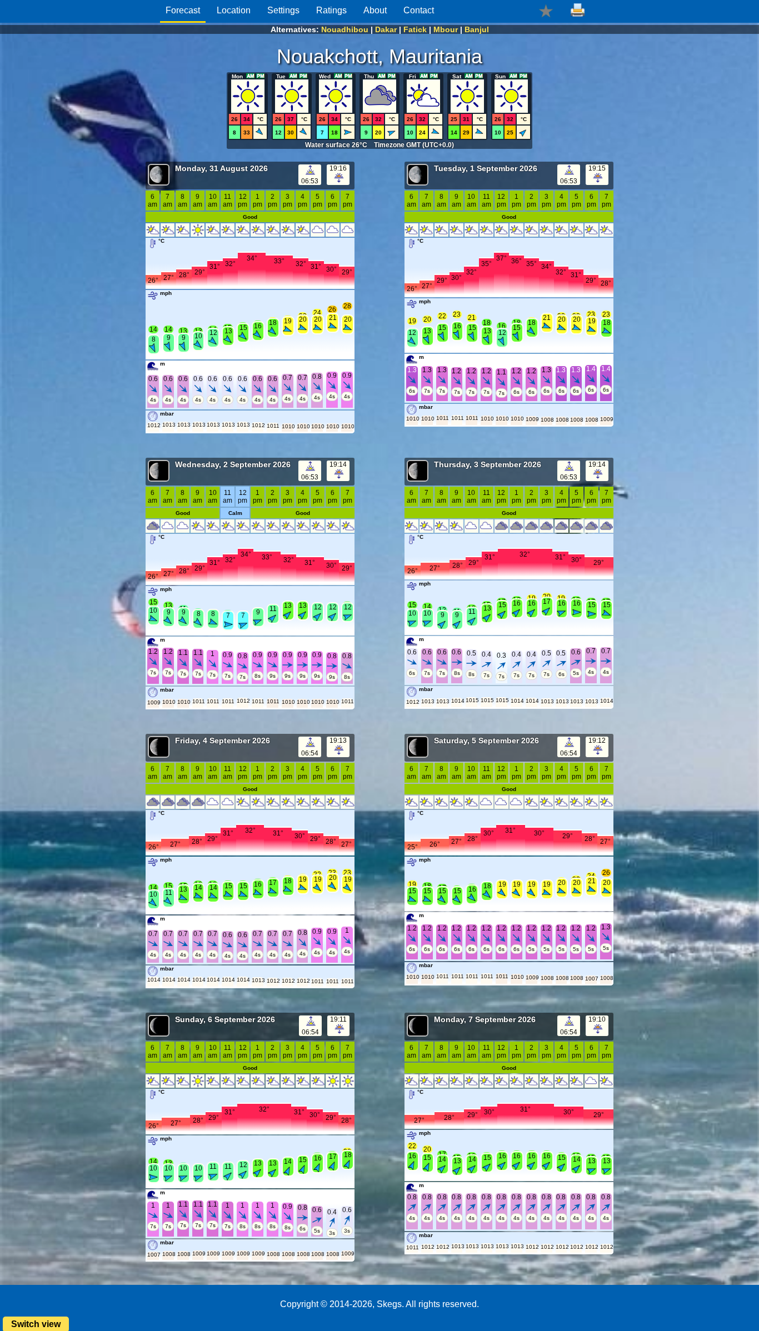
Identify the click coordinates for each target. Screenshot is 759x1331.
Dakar (386, 29)
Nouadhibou (344, 29)
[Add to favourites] (546, 10)
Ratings (331, 10)
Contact (418, 10)
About (375, 10)
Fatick (415, 29)
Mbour (445, 29)
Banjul (477, 29)
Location (234, 10)
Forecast (183, 10)
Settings (283, 10)
